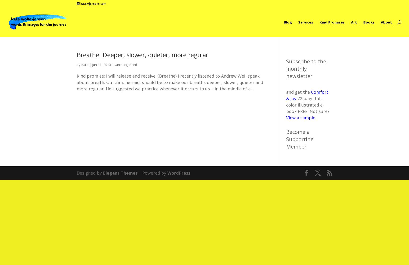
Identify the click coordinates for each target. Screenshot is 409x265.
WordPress (178, 173)
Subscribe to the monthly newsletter (306, 68)
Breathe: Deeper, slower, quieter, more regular (142, 55)
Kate (84, 64)
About (386, 22)
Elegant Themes (120, 173)
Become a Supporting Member (300, 139)
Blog (288, 22)
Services (305, 22)
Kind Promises (332, 22)
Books (368, 22)
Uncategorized (126, 64)
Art (354, 22)
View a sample (300, 118)
